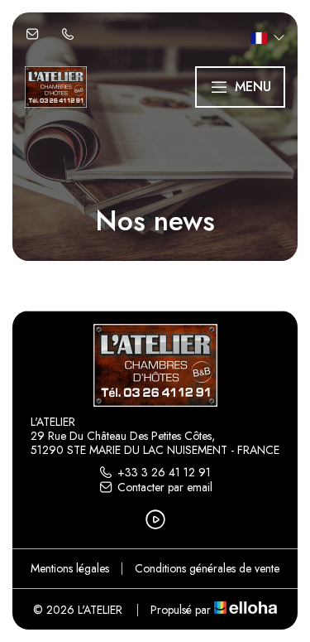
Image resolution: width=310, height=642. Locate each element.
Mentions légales (70, 568)
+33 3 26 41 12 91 (164, 472)
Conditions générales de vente (207, 568)
